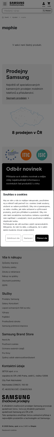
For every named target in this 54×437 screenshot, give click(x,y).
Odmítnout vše (13, 238)
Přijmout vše (42, 238)
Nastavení (28, 238)
